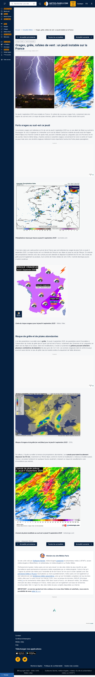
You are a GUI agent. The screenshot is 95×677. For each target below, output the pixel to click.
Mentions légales (36, 666)
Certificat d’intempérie (23, 639)
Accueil (17, 30)
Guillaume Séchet (39, 561)
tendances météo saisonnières (43, 576)
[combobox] (23, 4)
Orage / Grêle (19, 41)
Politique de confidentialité (53, 666)
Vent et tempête (30, 41)
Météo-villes (19, 642)
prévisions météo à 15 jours (27, 574)
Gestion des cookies (71, 666)
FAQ (16, 645)
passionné (60, 561)
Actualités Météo (28, 30)
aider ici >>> (36, 591)
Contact (80, 4)
